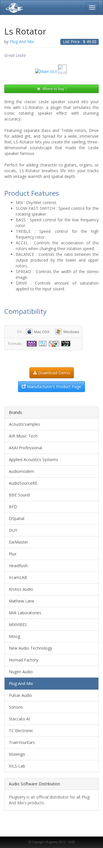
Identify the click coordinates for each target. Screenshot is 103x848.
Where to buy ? (53, 88)
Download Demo (53, 372)
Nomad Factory (23, 660)
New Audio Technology (30, 648)
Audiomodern (21, 471)
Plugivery (13, 7)
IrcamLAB (18, 577)
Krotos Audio (21, 589)
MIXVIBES (18, 624)
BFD (13, 506)
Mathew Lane (21, 601)
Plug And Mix (21, 683)
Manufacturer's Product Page (53, 386)
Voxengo (17, 754)
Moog (14, 636)
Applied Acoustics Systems (33, 459)
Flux (12, 554)
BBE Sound (19, 495)
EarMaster (18, 542)
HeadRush (18, 565)
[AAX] (32, 343)
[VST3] (66, 343)
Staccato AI (19, 719)
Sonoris (16, 707)
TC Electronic (21, 730)
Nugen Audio (21, 671)
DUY (13, 530)
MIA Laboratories (25, 612)
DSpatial (16, 518)
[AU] (43, 343)
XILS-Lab (17, 766)
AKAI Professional (25, 447)
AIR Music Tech (23, 436)
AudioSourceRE (23, 483)
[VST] (54, 343)
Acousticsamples (24, 424)
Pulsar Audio (20, 695)
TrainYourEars (22, 742)
